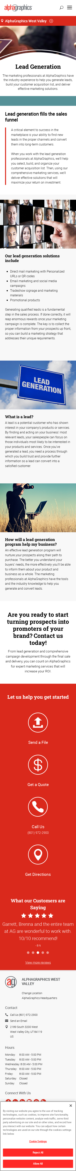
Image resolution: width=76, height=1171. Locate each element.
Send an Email (18, 1021)
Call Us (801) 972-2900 (24, 1015)
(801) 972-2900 (38, 833)
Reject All (38, 1152)
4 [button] (43, 952)
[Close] (70, 1105)
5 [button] (47, 952)
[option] (38, 930)
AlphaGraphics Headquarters (39, 998)
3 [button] (38, 952)
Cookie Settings (38, 1141)
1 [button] (28, 952)
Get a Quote (38, 784)
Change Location (32, 993)
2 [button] (33, 952)
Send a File (38, 742)
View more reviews (38, 962)
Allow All (38, 1163)
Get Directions (38, 874)
